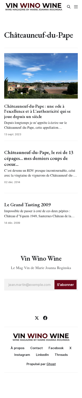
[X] (37, 318)
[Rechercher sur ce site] (68, 6)
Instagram (22, 355)
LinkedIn (42, 355)
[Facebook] (45, 318)
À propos (17, 348)
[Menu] (76, 6)
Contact (36, 348)
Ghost (51, 364)
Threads (61, 355)
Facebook (56, 348)
